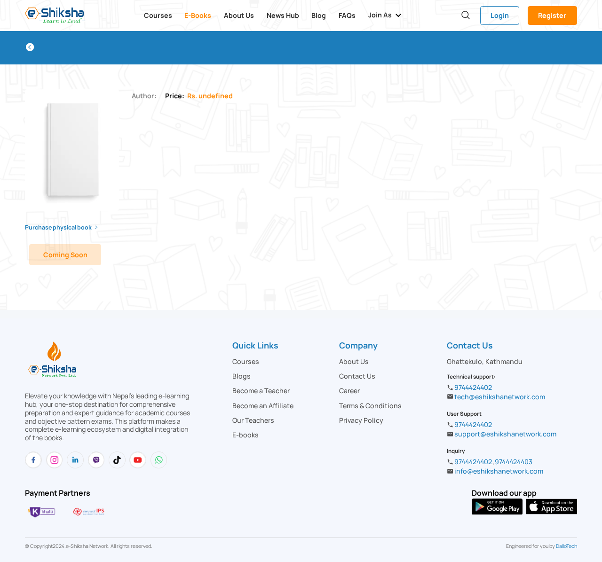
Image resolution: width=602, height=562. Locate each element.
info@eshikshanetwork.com (498, 471)
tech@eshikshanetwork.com (499, 396)
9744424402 (473, 387)
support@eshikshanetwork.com (505, 433)
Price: (199, 95)
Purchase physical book (58, 227)
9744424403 (513, 461)
